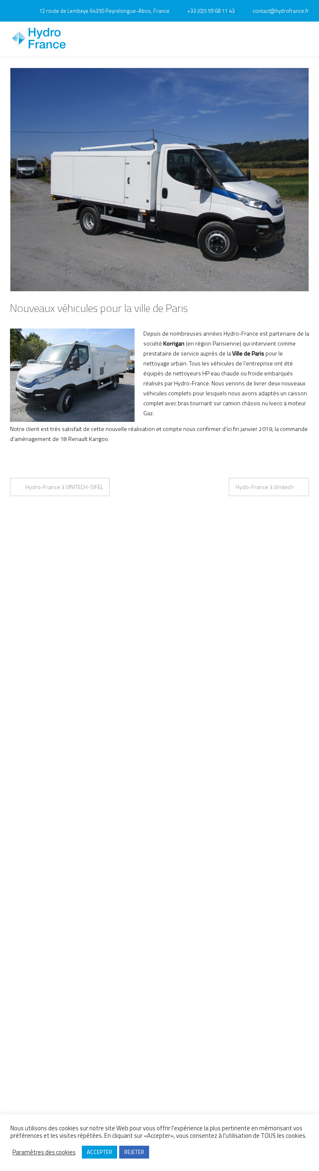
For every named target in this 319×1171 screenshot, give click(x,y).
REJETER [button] (134, 1152)
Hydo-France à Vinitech (265, 486)
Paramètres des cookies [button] (44, 1152)
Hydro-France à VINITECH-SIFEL (64, 486)
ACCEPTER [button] (99, 1152)
